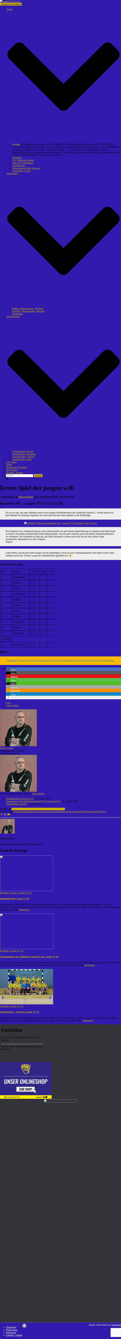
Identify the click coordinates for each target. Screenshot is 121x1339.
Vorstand (16, 144)
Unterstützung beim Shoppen (26, 168)
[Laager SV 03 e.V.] (10, 1)
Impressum (11, 1332)
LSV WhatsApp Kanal (23, 160)
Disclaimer (11, 1327)
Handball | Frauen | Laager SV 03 (15, 893)
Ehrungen (17, 157)
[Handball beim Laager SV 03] (26, 890)
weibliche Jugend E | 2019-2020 (27, 809)
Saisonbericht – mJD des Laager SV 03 (19, 1012)
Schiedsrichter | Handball (24, 454)
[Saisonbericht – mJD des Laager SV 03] (26, 1003)
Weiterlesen (24, 909)
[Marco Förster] (18, 745)
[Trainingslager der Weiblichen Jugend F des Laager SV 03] (26, 948)
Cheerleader (17, 314)
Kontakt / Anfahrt (14, 472)
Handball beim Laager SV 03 (19, 798)
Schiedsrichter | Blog (22, 459)
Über (8, 703)
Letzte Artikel (12, 705)
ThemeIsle (116, 1325)
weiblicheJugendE (42, 660)
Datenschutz (11, 1330)
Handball (12, 660)
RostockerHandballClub (65, 660)
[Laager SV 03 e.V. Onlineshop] (26, 1098)
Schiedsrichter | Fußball (23, 456)
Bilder (9, 464)
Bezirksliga (109, 660)
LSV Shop (11, 462)
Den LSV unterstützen (22, 163)
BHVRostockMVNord (90, 660)
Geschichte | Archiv (21, 171)
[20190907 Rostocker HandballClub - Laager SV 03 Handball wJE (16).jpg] (60, 523)
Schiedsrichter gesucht (22, 451)
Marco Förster (6, 748)
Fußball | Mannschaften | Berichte (27, 308)
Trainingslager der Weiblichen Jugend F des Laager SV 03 (33, 801)
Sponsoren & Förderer (16, 467)
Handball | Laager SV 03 (53, 809)
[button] (63, 141)
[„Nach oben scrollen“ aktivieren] (24, 1326)
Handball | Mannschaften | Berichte (28, 311)
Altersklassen (18, 165)
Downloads (11, 470)
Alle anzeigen (38, 793)
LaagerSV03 (25, 660)
